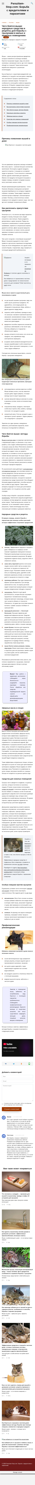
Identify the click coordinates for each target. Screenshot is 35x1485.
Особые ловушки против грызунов (17, 122)
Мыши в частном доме (9, 440)
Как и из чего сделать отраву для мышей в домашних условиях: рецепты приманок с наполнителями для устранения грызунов (16, 1387)
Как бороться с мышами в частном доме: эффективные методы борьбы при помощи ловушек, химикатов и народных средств (16, 1425)
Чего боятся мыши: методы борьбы (17, 110)
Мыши (6, 37)
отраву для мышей (7, 789)
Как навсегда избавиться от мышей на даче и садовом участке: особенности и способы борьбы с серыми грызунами (17, 1309)
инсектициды (6, 498)
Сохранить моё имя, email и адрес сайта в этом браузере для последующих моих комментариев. (17, 1104)
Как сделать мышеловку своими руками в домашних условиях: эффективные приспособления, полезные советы (16, 1233)
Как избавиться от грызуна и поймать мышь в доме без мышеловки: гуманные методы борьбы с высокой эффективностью (17, 1444)
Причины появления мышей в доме (17, 103)
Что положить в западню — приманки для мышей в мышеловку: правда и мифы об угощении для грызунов (16, 1196)
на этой (20, 864)
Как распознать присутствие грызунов (18, 106)
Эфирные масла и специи (15, 116)
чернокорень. (8, 592)
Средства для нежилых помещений (17, 119)
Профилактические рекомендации (17, 125)
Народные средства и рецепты (16, 113)
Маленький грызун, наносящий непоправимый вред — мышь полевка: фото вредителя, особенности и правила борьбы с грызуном (17, 1271)
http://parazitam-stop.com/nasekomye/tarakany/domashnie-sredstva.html (16, 870)
